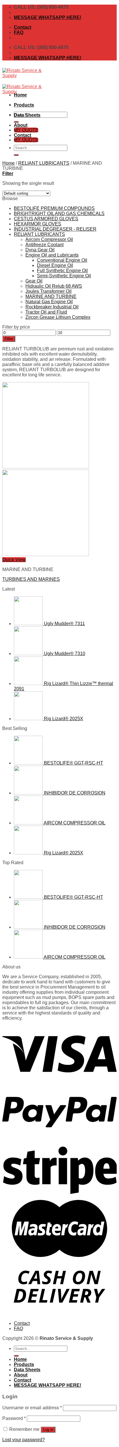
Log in (48, 1429)
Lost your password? (23, 1439)
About (20, 125)
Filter (9, 339)
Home (20, 94)
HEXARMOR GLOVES (37, 223)
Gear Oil (33, 280)
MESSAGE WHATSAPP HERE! (47, 17)
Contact (22, 27)
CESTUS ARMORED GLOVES (46, 218)
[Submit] (16, 155)
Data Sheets (27, 115)
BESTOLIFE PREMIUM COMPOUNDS (54, 208)
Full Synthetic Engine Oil (62, 270)
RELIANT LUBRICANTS (43, 163)
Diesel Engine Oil (55, 265)
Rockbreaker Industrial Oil (52, 306)
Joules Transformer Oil (48, 291)
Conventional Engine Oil (62, 260)
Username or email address (32, 1407)
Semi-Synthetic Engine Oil (64, 275)
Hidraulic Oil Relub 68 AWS (53, 286)
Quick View (14, 559)
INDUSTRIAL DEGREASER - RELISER (55, 229)
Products (24, 105)
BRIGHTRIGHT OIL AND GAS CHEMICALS (59, 213)
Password (14, 1418)
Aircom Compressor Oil (49, 239)
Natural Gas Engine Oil (49, 301)
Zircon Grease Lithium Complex (57, 317)
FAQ (18, 32)
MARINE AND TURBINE (51, 296)
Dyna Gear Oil (40, 249)
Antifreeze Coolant (44, 244)
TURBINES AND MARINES (31, 579)
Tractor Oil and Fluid (46, 312)
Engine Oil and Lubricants (52, 255)
